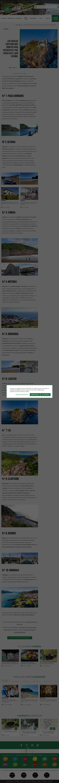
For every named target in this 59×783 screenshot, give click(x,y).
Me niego (35, 394)
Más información (22, 394)
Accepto (46, 394)
